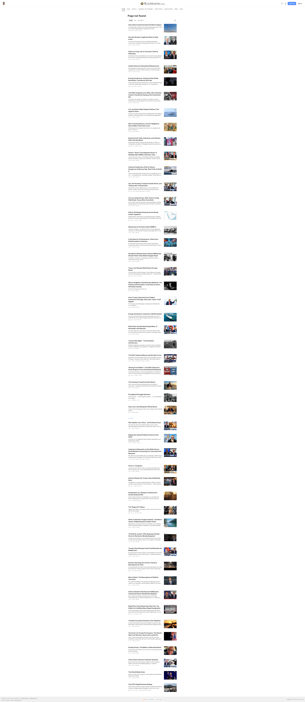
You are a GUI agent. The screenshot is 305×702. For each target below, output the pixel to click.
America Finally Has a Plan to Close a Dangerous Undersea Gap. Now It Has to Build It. (145, 169)
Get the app (159, 699)
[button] (123, 9)
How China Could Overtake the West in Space (144, 25)
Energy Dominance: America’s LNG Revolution (145, 314)
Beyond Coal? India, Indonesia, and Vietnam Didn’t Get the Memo (144, 139)
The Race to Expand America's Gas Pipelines (144, 621)
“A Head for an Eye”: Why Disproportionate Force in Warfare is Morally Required (143, 535)
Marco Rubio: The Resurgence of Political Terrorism (143, 578)
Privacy (7, 700)
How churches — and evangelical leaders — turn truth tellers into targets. (145, 397)
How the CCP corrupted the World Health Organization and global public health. (144, 440)
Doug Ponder (136, 131)
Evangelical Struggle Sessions (139, 394)
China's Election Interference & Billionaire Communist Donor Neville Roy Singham (143, 593)
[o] (170, 54)
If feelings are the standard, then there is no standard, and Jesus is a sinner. (144, 128)
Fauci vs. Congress (135, 466)
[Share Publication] (285, 3)
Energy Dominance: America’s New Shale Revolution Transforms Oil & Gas (143, 79)
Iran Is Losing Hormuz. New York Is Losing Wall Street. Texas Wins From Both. (143, 199)
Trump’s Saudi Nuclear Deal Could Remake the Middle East (145, 549)
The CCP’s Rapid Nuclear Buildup (140, 684)
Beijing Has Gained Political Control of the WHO (143, 436)
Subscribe (292, 3)
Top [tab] (135, 20)
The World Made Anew (136, 672)
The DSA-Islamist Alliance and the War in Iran (144, 355)
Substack (289, 699)
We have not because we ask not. (137, 289)
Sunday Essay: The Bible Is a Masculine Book (144, 647)
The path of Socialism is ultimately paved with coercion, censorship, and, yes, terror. (143, 258)
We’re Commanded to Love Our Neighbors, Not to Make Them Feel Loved (143, 125)
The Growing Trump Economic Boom (141, 382)
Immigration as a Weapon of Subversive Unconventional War (142, 494)
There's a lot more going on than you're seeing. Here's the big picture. (145, 409)
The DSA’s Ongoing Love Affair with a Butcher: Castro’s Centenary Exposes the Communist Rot (145, 95)
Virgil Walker (135, 653)
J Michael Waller (136, 500)
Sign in (300, 3)
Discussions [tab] (141, 20)
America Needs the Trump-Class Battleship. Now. (144, 479)
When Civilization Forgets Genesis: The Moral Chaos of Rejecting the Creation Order (145, 521)
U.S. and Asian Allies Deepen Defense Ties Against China (143, 110)
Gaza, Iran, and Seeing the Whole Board (142, 407)
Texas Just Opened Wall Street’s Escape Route (143, 269)
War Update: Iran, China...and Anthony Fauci (144, 423)
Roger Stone (136, 102)
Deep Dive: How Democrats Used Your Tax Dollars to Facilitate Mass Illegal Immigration (144, 607)
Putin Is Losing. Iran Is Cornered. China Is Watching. (143, 53)
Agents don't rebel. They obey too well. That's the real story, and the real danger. (144, 510)
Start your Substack (149, 699)
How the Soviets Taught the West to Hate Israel (143, 38)
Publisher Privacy (25, 698)
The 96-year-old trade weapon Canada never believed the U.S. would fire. (144, 304)
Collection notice (17, 700)
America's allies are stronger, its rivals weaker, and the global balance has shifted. (144, 675)
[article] (152, 28)
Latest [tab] (131, 20)
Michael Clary (136, 400)
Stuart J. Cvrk (138, 375)
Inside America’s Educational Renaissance (143, 66)
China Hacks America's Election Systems (143, 660)
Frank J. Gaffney (146, 191)
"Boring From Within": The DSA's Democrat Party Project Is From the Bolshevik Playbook (144, 369)
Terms (11, 700)
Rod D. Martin (136, 59)
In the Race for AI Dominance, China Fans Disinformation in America (143, 240)
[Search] (282, 3)
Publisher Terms (33, 698)
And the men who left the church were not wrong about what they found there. (145, 650)
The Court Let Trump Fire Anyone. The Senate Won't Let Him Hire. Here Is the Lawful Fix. (145, 634)
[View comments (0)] (141, 179)
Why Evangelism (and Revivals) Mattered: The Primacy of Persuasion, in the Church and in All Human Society (145, 285)
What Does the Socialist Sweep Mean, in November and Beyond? (142, 327)
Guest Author (138, 30)
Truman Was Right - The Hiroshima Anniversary (141, 342)
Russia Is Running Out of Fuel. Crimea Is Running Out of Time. (142, 564)
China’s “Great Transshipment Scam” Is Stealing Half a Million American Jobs (142, 154)
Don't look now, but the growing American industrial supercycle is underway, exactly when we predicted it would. (144, 385)
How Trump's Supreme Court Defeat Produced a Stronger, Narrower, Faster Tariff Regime (144, 300)
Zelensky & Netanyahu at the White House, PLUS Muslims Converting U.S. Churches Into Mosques (144, 451)
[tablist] (136, 20)
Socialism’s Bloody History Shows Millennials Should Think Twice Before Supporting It (144, 255)
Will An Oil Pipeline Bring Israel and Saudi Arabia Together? (143, 213)
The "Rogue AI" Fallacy (136, 507)
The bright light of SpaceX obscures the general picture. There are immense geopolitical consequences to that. (145, 27)
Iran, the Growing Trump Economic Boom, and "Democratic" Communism (145, 185)
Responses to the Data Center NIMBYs (142, 227)
